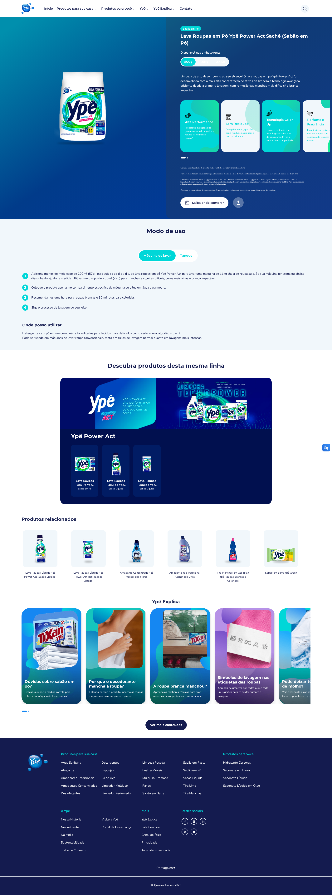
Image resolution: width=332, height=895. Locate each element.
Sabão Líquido (193, 778)
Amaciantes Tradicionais (77, 778)
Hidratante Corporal (237, 763)
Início (48, 8)
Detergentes (110, 763)
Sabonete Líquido (235, 778)
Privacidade (149, 842)
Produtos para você (116, 8)
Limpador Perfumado (116, 793)
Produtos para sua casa (75, 8)
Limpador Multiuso (115, 786)
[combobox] (166, 868)
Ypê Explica (163, 8)
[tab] (183, 157)
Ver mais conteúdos (166, 725)
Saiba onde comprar (208, 203)
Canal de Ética (151, 835)
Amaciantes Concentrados (79, 786)
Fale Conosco (151, 827)
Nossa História (71, 819)
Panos (146, 786)
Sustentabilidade (72, 842)
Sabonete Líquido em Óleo (241, 786)
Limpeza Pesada (153, 763)
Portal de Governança (116, 827)
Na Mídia (67, 835)
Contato (186, 8)
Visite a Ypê (110, 819)
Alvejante (67, 770)
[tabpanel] (166, 305)
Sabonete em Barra (236, 770)
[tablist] (168, 256)
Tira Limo (189, 786)
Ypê (143, 8)
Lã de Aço (108, 778)
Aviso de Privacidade (156, 850)
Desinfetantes (71, 793)
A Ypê (65, 811)
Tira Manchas (192, 793)
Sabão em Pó (192, 770)
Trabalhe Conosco (73, 850)
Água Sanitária (71, 763)
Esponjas (108, 770)
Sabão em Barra (153, 793)
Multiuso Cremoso (155, 778)
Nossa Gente (70, 827)
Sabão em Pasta (194, 763)
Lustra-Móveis (152, 770)
